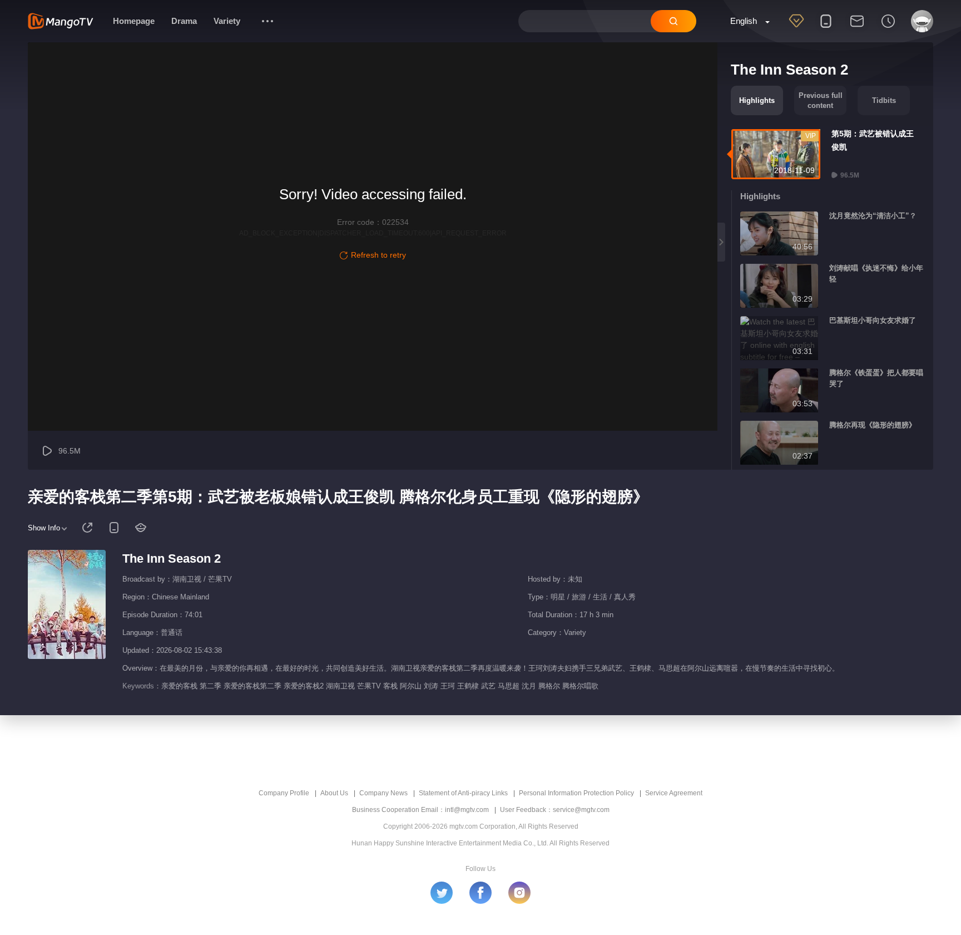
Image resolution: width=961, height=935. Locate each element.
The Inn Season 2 (171, 558)
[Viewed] (888, 28)
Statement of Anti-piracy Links (463, 793)
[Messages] (857, 28)
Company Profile (284, 793)
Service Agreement (673, 793)
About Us (334, 793)
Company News (383, 793)
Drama (184, 21)
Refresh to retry (378, 254)
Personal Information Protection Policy (576, 793)
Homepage (134, 21)
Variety (227, 21)
